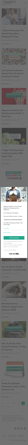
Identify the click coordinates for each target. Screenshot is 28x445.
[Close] (25, 189)
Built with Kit (14, 253)
